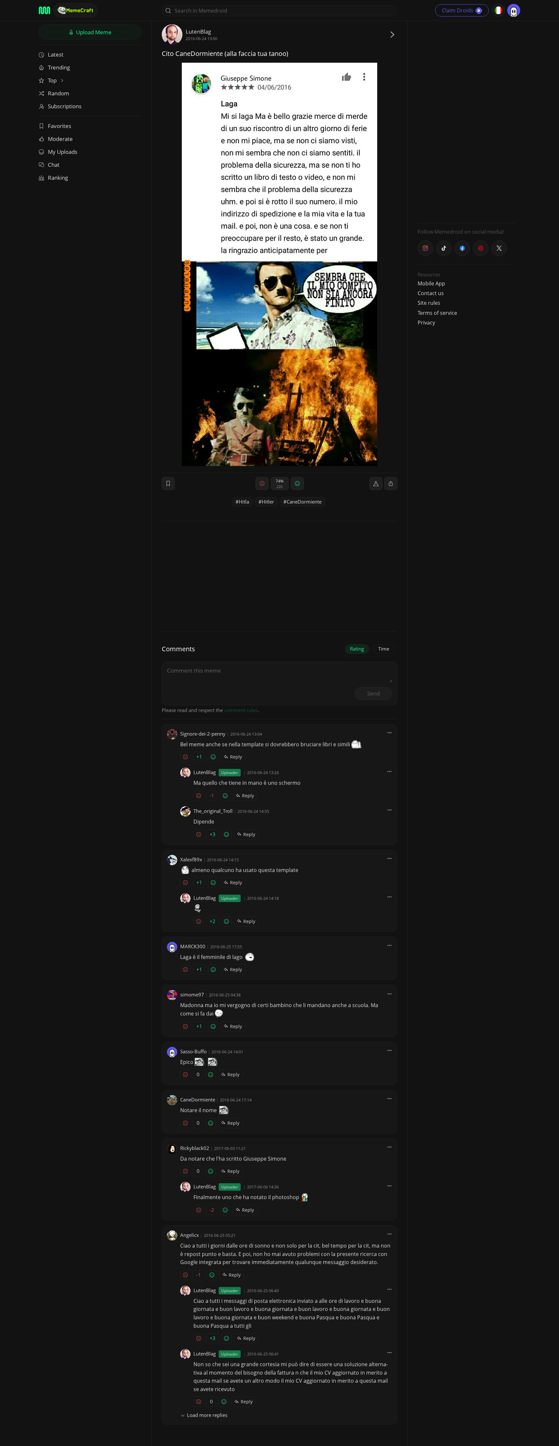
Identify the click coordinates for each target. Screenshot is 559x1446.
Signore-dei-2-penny (203, 733)
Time (383, 648)
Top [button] (53, 80)
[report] (375, 483)
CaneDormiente (304, 501)
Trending (59, 67)
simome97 (192, 994)
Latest (55, 54)
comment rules (241, 710)
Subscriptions (65, 106)
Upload (93, 32)
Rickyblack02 (195, 1148)
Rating (357, 648)
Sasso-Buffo (193, 1051)
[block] (390, 483)
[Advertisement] (466, 121)
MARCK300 (193, 946)
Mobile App (431, 283)
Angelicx (189, 1235)
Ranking (58, 177)
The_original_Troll (213, 811)
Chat (54, 164)
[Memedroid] (44, 10)
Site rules (429, 302)
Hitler (268, 501)
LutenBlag (198, 31)
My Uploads (62, 151)
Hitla (244, 501)
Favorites (59, 126)
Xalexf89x (191, 859)
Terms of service (437, 312)
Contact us (431, 293)
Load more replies (207, 1415)
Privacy (426, 322)
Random (58, 93)
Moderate (60, 139)
